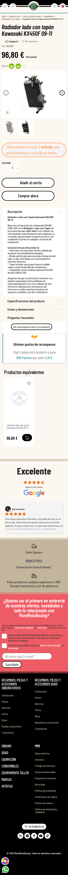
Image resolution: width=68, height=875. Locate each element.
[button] (6, 92)
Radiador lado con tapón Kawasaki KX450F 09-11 (18, 426)
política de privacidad (50, 645)
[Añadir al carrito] (27, 437)
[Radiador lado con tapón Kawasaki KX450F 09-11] (19, 398)
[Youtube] (41, 836)
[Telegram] (27, 836)
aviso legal (13, 648)
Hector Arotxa (18, 509)
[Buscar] (13, 6)
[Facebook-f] (34, 836)
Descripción (15, 211)
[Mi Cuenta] (54, 6)
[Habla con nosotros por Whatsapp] (5, 869)
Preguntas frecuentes (21, 318)
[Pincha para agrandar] (7, 112)
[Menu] (5, 6)
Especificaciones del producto (26, 301)
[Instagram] (20, 836)
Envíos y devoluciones (21, 309)
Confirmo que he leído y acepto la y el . (36, 646)
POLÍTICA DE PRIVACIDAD (24, 627)
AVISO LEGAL (42, 627)
